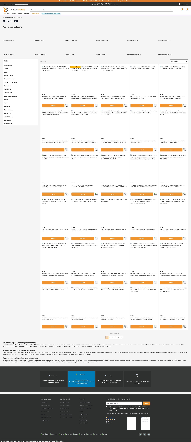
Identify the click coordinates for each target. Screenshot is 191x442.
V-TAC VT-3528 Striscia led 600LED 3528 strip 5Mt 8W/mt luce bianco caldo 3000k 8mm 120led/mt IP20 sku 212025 (142, 230)
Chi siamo (43, 402)
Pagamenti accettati (85, 402)
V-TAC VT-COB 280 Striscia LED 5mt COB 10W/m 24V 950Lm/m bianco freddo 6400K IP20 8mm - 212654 (142, 319)
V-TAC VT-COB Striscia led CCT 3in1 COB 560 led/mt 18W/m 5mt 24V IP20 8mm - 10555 (55, 319)
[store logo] (14, 9)
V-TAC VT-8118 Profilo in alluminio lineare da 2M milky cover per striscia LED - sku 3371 (143, 142)
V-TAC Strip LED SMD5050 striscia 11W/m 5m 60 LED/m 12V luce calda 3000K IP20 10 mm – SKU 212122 (173, 186)
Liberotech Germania (65, 414)
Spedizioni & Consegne (86, 405)
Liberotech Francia (65, 411)
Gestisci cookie (84, 423)
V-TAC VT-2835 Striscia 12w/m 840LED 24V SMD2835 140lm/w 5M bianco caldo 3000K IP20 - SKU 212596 (83, 274)
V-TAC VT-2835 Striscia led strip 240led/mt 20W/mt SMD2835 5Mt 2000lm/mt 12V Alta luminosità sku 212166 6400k (55, 274)
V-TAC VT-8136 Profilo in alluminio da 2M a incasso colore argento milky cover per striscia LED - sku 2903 (54, 186)
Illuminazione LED (11, 17)
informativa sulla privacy (124, 406)
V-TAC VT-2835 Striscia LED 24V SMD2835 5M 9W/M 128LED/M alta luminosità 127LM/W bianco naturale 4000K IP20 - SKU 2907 (84, 97)
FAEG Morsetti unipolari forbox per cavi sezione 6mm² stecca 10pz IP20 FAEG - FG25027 (84, 319)
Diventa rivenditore (65, 405)
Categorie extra (45, 420)
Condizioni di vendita (85, 408)
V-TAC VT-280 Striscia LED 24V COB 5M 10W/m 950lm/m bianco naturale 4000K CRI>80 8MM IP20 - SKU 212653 (172, 319)
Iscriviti (147, 403)
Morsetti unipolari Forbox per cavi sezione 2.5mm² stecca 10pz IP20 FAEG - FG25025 (113, 319)
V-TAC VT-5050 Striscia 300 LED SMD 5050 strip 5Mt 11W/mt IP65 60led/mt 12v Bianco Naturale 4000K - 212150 (114, 274)
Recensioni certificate (46, 408)
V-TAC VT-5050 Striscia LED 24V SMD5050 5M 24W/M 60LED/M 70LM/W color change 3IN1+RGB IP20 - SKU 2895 (114, 186)
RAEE (81, 411)
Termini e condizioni (139, 413)
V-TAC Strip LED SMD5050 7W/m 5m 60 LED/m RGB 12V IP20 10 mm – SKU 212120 (113, 230)
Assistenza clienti (45, 405)
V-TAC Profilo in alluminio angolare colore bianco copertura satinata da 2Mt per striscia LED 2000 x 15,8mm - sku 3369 (113, 142)
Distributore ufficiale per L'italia (104, 3)
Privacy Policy (83, 417)
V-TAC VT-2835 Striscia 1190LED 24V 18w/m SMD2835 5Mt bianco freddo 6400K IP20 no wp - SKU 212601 (173, 230)
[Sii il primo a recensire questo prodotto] (55, 100)
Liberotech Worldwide (66, 417)
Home (4, 17)
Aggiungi (53, 105)
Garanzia (43, 414)
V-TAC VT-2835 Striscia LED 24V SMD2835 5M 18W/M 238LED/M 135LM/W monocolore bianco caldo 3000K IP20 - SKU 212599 (84, 142)
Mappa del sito (83, 414)
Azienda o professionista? (15, 4)
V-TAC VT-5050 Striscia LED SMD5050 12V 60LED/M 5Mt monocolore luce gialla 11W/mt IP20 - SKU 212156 (54, 97)
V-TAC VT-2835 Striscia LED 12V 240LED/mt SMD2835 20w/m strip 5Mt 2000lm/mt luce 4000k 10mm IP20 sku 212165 (113, 97)
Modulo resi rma (45, 411)
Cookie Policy (83, 420)
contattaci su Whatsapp (112, 4)
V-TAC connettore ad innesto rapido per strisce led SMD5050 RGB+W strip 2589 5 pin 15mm (143, 97)
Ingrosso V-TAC (64, 408)
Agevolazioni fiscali (46, 417)
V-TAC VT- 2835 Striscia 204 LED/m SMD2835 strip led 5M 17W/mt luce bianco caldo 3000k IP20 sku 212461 (172, 97)
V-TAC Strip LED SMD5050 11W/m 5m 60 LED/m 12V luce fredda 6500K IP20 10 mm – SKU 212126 (172, 142)
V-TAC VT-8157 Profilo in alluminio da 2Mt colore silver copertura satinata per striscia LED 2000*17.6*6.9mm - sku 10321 (172, 274)
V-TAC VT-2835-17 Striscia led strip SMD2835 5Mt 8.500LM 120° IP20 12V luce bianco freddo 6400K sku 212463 (84, 230)
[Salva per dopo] (66, 105)
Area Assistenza (102, 4)
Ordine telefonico (64, 402)
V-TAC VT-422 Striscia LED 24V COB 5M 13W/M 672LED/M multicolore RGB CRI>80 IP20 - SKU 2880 (84, 186)
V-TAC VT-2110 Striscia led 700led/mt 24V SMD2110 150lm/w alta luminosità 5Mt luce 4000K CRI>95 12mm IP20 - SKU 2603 (55, 142)
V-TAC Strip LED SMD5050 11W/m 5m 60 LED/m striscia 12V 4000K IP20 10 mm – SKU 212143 (55, 230)
